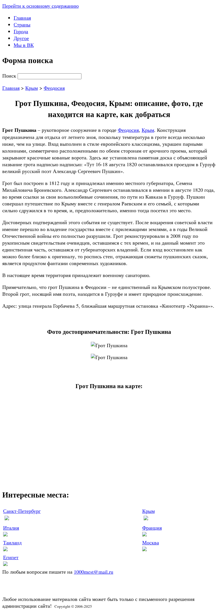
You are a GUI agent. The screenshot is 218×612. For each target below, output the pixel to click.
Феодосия (54, 87)
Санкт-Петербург (22, 510)
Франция (152, 527)
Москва (150, 542)
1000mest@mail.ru (93, 571)
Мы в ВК (24, 44)
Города (21, 31)
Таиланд (12, 542)
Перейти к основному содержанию (40, 5)
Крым (31, 87)
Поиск (10, 75)
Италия (11, 527)
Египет (10, 557)
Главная (22, 17)
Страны (22, 24)
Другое (21, 38)
